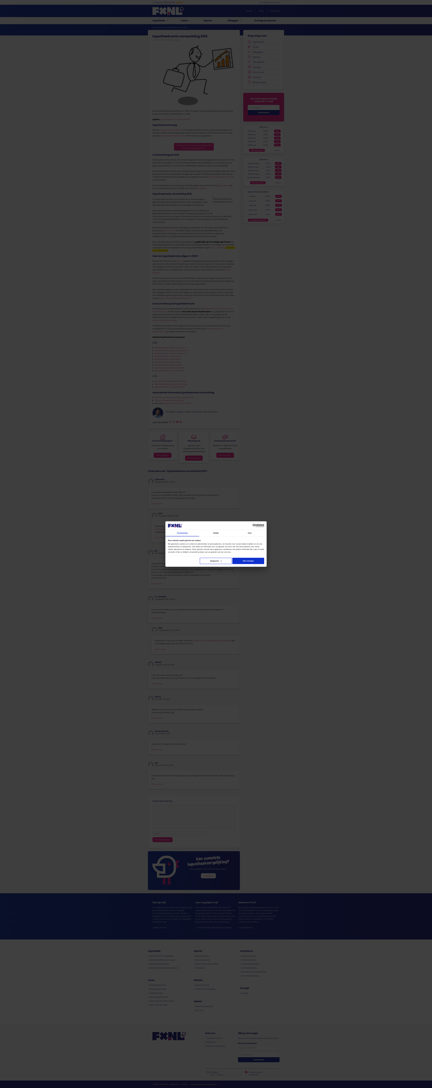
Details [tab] (216, 533)
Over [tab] (250, 533)
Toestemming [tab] (182, 533)
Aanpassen (214, 561)
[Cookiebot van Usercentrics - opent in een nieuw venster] (254, 525)
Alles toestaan (248, 561)
